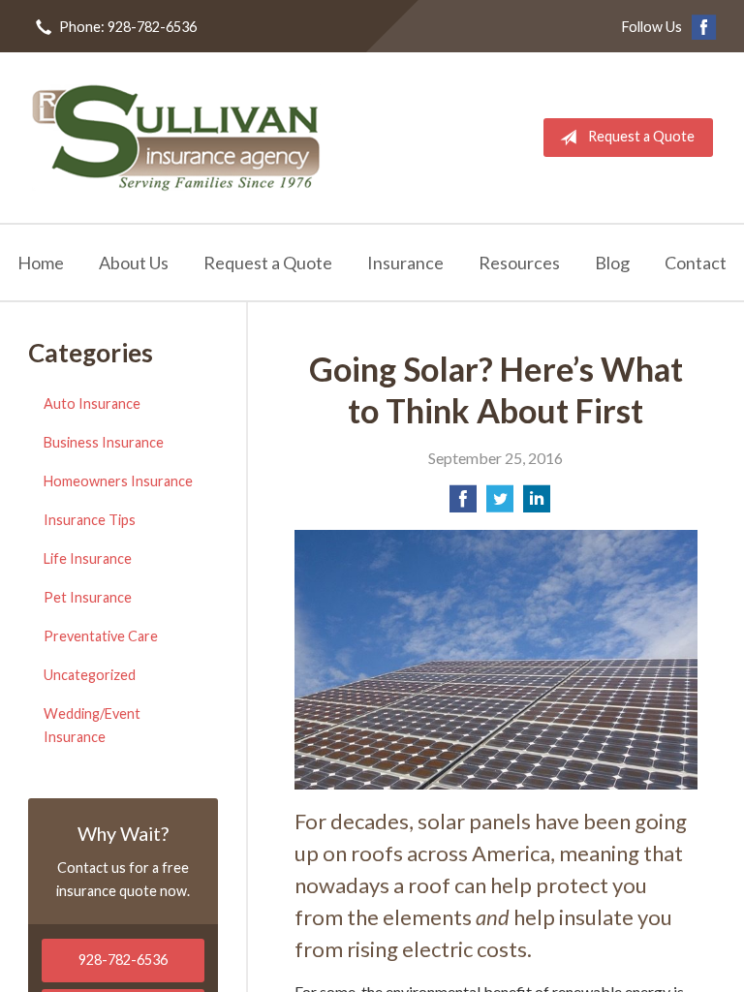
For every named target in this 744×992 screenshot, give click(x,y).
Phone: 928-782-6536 (128, 26)
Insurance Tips (90, 520)
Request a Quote (641, 136)
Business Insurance (104, 442)
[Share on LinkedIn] (536, 504)
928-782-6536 (123, 959)
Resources (519, 262)
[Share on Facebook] (463, 504)
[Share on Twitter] (499, 504)
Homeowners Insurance (118, 481)
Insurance (405, 262)
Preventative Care (101, 636)
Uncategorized (90, 674)
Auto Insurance (92, 403)
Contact (696, 262)
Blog (612, 262)
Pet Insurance (88, 597)
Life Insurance (88, 558)
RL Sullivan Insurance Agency (176, 137)
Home (40, 262)
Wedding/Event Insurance (92, 725)
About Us (134, 262)
